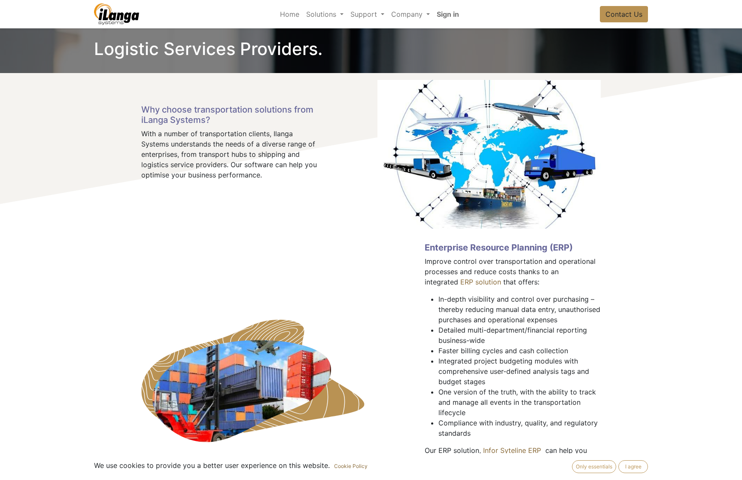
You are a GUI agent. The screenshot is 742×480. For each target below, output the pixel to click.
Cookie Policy (351, 466)
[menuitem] (290, 14)
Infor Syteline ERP (514, 450)
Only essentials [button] (594, 466)
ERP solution (480, 282)
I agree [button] (633, 466)
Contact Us (623, 14)
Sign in (448, 14)
